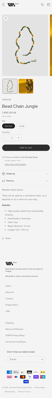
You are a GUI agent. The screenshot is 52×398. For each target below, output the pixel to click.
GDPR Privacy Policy (15, 335)
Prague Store (12, 305)
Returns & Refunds (14, 329)
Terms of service (24, 392)
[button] (3, 5)
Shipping (10, 323)
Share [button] (8, 238)
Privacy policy (39, 387)
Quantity (6, 132)
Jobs (8, 311)
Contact (9, 298)
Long (23, 126)
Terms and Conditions (16, 341)
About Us (10, 292)
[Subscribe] (42, 359)
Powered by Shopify (24, 387)
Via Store (12, 387)
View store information (15, 164)
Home (8, 286)
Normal (8, 126)
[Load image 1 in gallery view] (10, 86)
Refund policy (10, 392)
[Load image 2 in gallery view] (26, 86)
